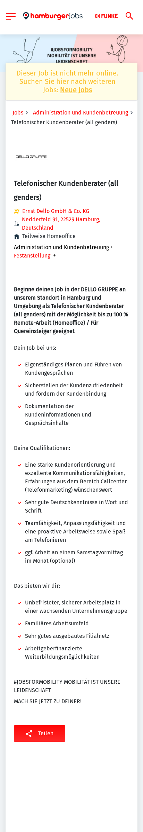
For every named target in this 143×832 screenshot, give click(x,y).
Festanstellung (32, 256)
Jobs (17, 112)
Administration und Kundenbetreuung (80, 112)
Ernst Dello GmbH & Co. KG (55, 211)
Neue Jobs (76, 90)
